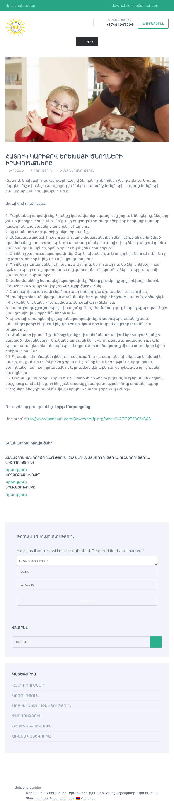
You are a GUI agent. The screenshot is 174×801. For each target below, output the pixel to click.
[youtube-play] (165, 5)
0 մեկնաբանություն (77, 170)
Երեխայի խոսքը (20, 487)
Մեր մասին (35, 793)
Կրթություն (41, 170)
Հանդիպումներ (28, 685)
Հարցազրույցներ (120, 793)
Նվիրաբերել (153, 23)
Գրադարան (148, 793)
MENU (89, 42)
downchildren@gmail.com (135, 5)
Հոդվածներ (57, 793)
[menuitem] (86, 798)
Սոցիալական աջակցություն (41, 706)
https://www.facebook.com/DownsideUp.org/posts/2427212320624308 (87, 419)
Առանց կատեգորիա (31, 736)
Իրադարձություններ (86, 793)
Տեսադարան (37, 798)
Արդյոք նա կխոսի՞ (22, 475)
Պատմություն (26, 716)
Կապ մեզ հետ (62, 798)
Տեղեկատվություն (32, 726)
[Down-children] (15, 27)
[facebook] (101, 5)
